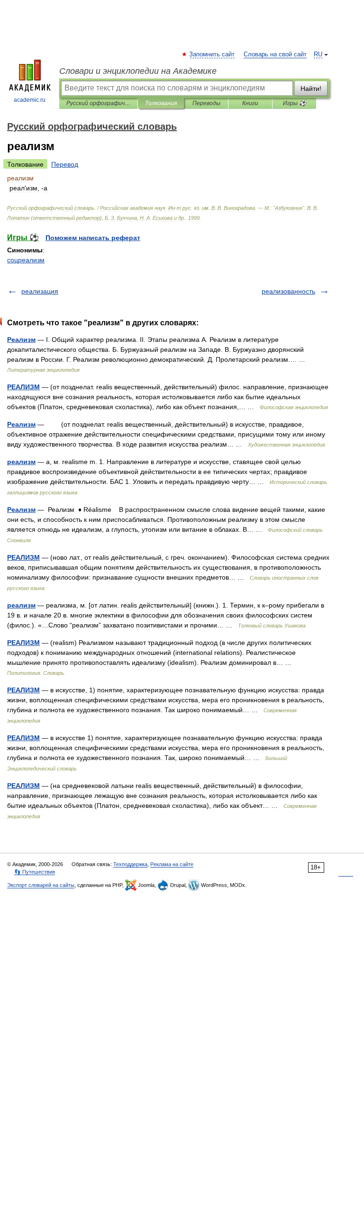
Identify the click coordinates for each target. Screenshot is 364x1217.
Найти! (310, 88)
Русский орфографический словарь (98, 103)
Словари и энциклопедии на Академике (138, 71)
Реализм (21, 339)
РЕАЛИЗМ (23, 387)
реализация (39, 291)
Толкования (161, 103)
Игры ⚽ (294, 103)
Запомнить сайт (212, 54)
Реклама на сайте (171, 864)
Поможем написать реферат (93, 238)
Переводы (206, 103)
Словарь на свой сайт (275, 54)
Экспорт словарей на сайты (40, 885)
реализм (21, 461)
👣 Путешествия (34, 872)
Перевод (64, 164)
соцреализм (26, 260)
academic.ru (30, 100)
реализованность (288, 291)
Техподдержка (130, 864)
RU (318, 54)
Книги (250, 103)
